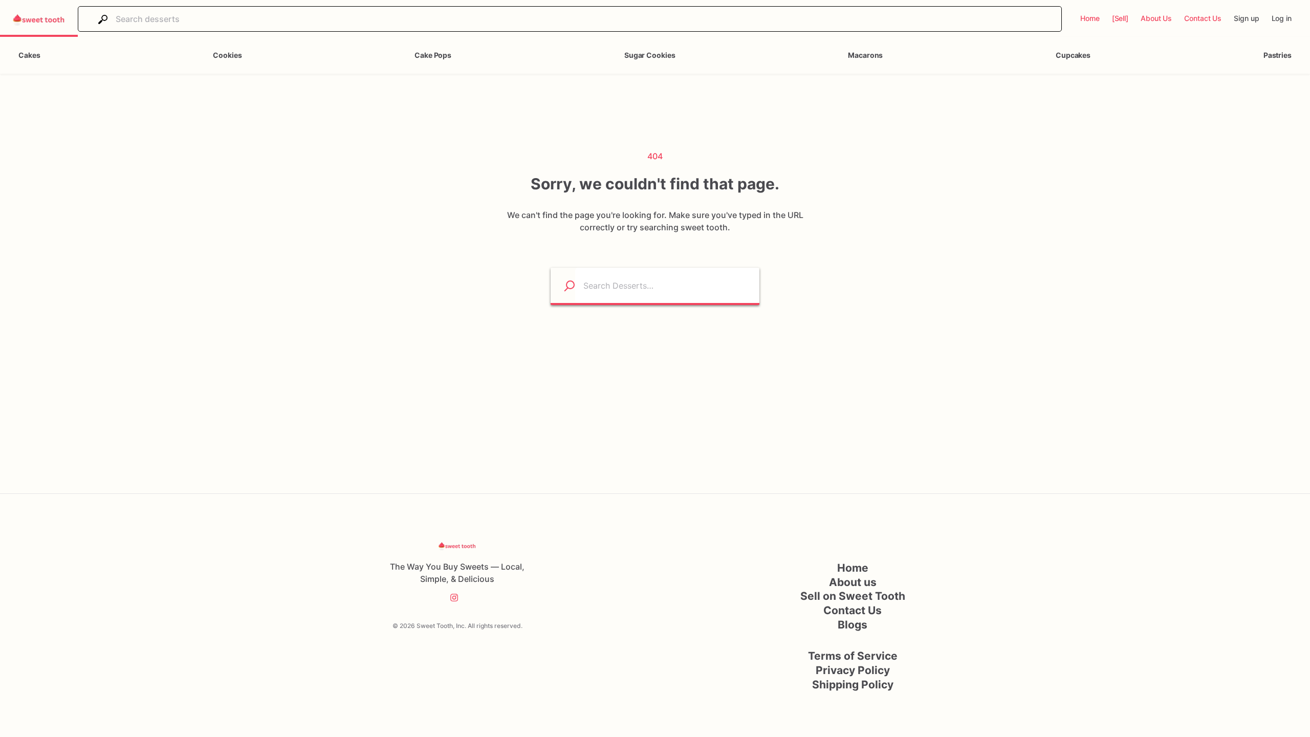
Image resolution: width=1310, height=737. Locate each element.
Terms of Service (853, 655)
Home (852, 567)
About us (853, 582)
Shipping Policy (852, 684)
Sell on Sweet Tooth (852, 596)
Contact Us (852, 610)
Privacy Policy (853, 670)
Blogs (852, 624)
